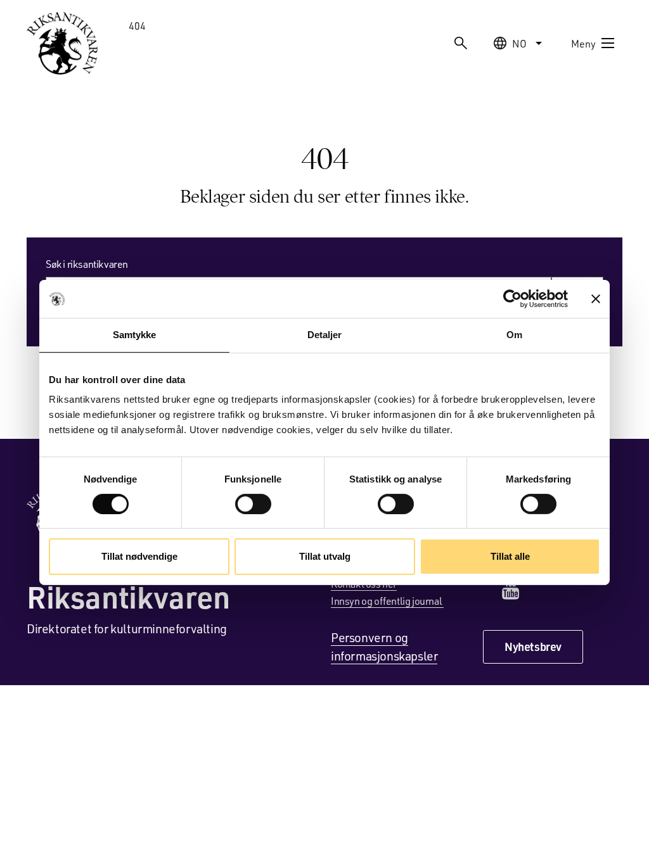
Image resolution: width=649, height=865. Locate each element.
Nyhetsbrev (533, 646)
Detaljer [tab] (324, 334)
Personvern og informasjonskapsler (384, 646)
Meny (583, 43)
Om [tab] (514, 334)
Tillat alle (510, 556)
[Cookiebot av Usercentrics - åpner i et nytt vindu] (512, 298)
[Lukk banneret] (595, 298)
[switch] (253, 504)
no (519, 43)
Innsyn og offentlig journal (387, 600)
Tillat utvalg (324, 556)
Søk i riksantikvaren (87, 263)
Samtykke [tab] (135, 334)
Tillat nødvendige (139, 556)
